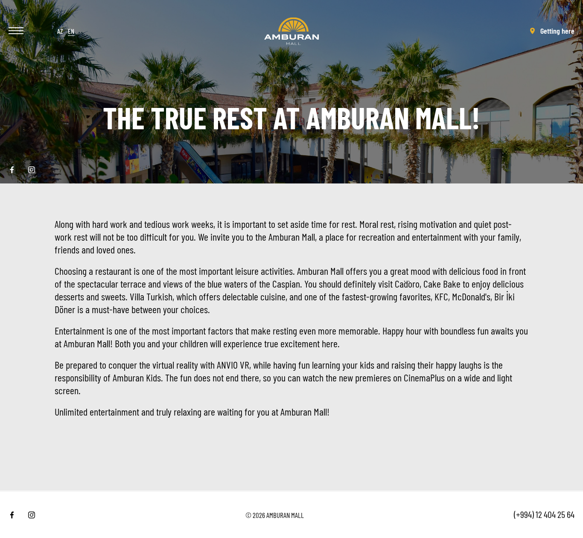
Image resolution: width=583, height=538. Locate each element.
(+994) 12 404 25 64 (544, 514)
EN (71, 31)
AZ (60, 31)
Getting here (557, 30)
